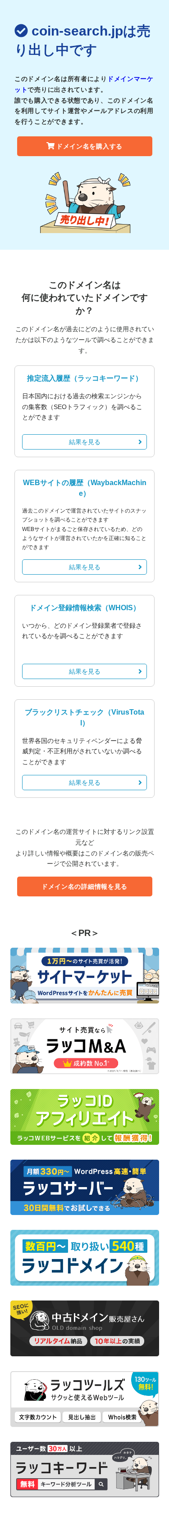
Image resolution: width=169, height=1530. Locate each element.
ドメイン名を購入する (89, 146)
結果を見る (84, 442)
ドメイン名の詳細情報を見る (84, 886)
